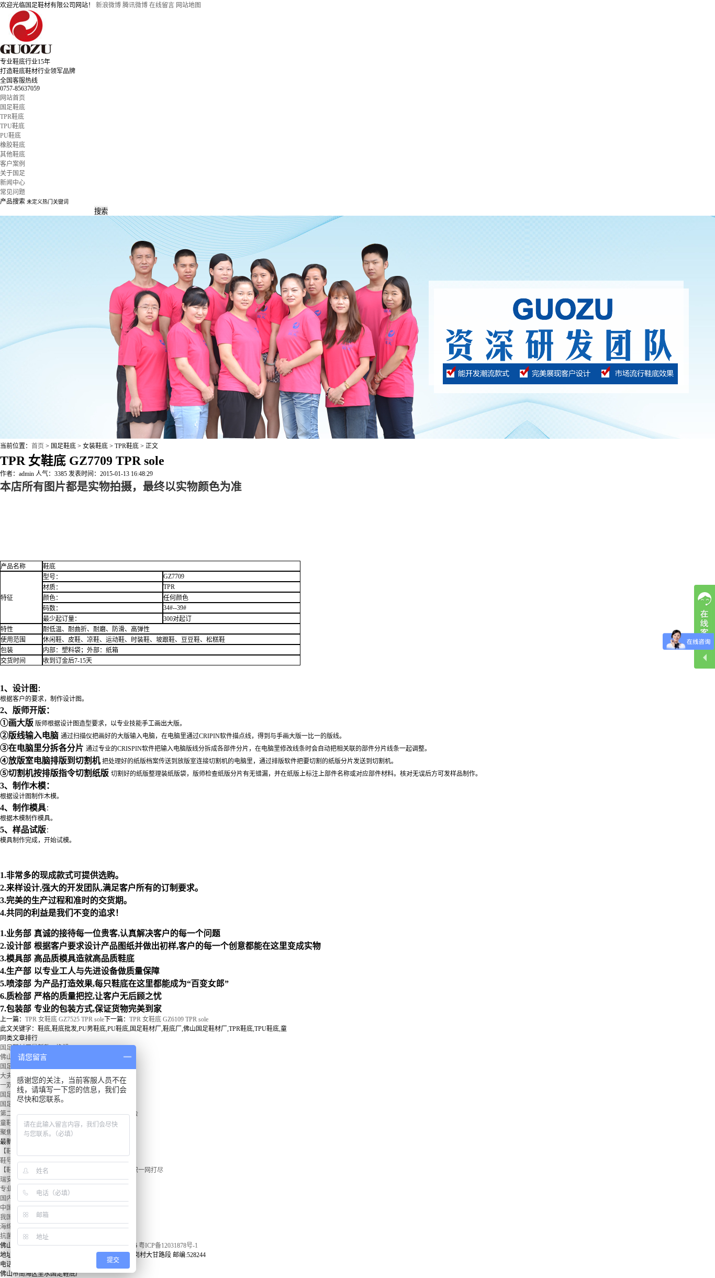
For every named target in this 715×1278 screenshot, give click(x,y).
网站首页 (12, 98)
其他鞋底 (12, 154)
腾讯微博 (135, 5)
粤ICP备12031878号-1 (168, 1245)
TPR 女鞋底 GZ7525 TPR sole (64, 1019)
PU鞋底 (10, 135)
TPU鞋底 (12, 126)
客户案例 (12, 164)
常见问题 (12, 192)
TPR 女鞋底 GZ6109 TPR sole (168, 1019)
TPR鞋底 (12, 116)
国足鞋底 (12, 107)
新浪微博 (108, 5)
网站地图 (188, 5)
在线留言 (161, 5)
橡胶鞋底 (12, 145)
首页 (37, 446)
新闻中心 (12, 182)
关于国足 (12, 173)
